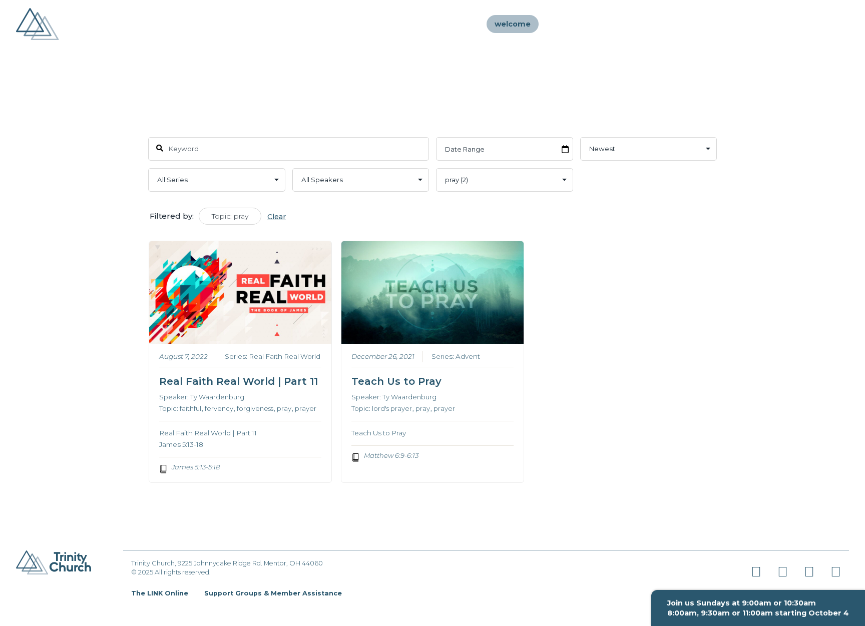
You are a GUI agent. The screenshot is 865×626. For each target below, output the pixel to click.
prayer (305, 408)
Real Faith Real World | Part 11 (238, 381)
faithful (190, 408)
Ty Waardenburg (217, 397)
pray (284, 408)
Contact (785, 24)
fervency (219, 408)
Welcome (513, 24)
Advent (468, 356)
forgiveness (255, 408)
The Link (738, 24)
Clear (276, 216)
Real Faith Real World (284, 356)
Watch (679, 24)
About (582, 24)
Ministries (631, 24)
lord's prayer (392, 408)
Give (824, 24)
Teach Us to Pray (396, 381)
